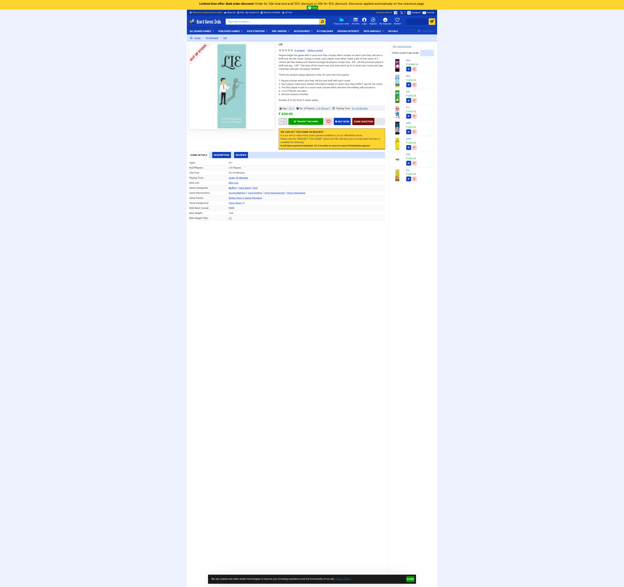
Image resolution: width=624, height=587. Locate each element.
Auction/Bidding (237, 192)
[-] (284, 123)
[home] (195, 38)
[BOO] (397, 65)
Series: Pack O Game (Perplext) (245, 197)
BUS (408, 76)
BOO (408, 60)
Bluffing (233, 187)
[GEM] (397, 128)
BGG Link (233, 182)
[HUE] (397, 159)
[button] (305, 121)
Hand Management (274, 192)
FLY (408, 107)
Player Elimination (296, 192)
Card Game (245, 187)
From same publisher (405, 53)
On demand (212, 37)
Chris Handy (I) (237, 203)
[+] (284, 120)
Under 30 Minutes (238, 177)
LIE (225, 37)
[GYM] (397, 143)
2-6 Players (322, 108)
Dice (255, 187)
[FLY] (397, 112)
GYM (408, 138)
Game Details (198, 155)
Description (221, 155)
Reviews (241, 155)
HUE (408, 154)
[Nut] (397, 175)
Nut (408, 170)
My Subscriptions (402, 46)
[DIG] (397, 96)
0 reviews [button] (299, 50)
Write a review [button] (315, 50)
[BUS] (397, 81)
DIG (408, 91)
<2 (230, 218)
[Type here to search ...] (322, 22)
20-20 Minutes (360, 108)
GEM (408, 123)
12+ (291, 108)
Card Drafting (255, 192)
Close (410, 579)
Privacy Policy (342, 578)
